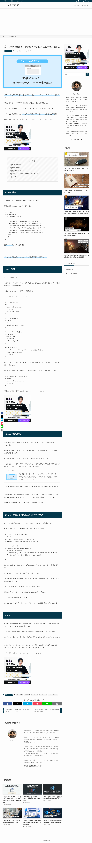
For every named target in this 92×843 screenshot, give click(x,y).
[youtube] (81, 1)
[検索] (88, 1)
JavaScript (27, 694)
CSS (17, 694)
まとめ (14, 176)
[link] (25, 766)
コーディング (34, 694)
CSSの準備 (16, 168)
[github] (78, 1)
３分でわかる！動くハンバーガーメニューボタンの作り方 (37, 474)
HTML (21, 694)
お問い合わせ (69, 269)
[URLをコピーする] (57, 703)
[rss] (83, 1)
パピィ (12, 740)
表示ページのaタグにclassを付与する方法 (25, 174)
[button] (7, 703)
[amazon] (41, 766)
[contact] (85, 1)
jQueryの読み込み (18, 170)
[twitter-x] (76, 1)
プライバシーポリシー (72, 273)
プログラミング (8, 51)
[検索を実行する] (87, 74)
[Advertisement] (46, 21)
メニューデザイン (53, 694)
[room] (31, 766)
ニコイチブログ (11, 5)
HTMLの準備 (16, 164)
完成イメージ (32, 252)
